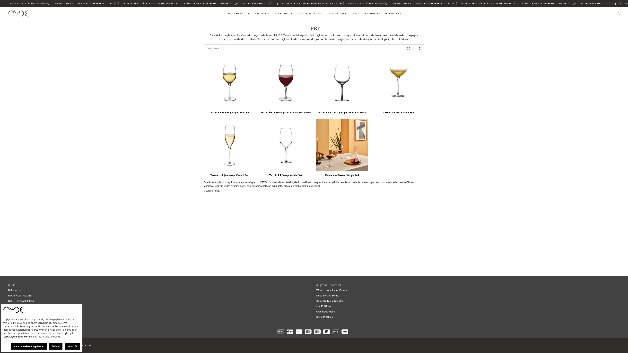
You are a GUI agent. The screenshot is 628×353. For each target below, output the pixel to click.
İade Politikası (323, 306)
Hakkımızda (14, 290)
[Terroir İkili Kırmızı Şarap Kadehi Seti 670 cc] (286, 82)
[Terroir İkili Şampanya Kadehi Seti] (230, 145)
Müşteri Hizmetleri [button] (329, 285)
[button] (235, 13)
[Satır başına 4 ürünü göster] (420, 48)
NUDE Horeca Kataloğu (21, 301)
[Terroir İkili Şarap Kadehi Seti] (286, 145)
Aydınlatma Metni (325, 311)
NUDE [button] (11, 285)
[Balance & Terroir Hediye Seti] (342, 145)
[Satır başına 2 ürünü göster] (408, 48)
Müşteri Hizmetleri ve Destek (331, 290)
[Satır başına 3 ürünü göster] (414, 48)
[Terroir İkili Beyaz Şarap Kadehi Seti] (230, 82)
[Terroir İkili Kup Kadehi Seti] (398, 82)
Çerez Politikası (324, 317)
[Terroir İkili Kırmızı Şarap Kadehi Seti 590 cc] (342, 82)
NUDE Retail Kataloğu (20, 295)
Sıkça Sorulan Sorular (327, 295)
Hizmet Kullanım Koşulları (330, 301)
